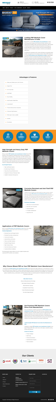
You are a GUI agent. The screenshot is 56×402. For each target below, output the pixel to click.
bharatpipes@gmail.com (24, 3)
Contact (28, 7)
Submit (33, 391)
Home (4, 7)
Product (11, 7)
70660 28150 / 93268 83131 (39, 3)
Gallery (24, 7)
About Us (7, 7)
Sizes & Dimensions (18, 7)
